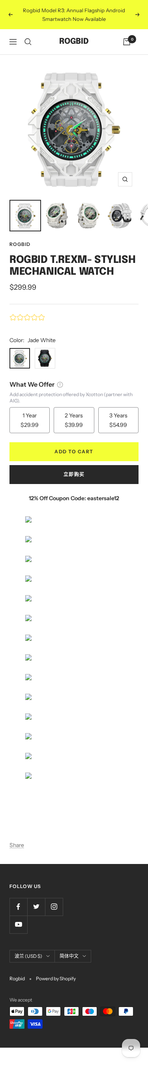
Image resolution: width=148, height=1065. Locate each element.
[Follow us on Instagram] (54, 907)
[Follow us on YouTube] (18, 924)
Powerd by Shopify (56, 978)
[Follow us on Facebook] (18, 907)
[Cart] (127, 41)
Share (16, 845)
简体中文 (69, 956)
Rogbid (19, 244)
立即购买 (74, 474)
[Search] (28, 41)
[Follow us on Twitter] (36, 907)
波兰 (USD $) (28, 956)
